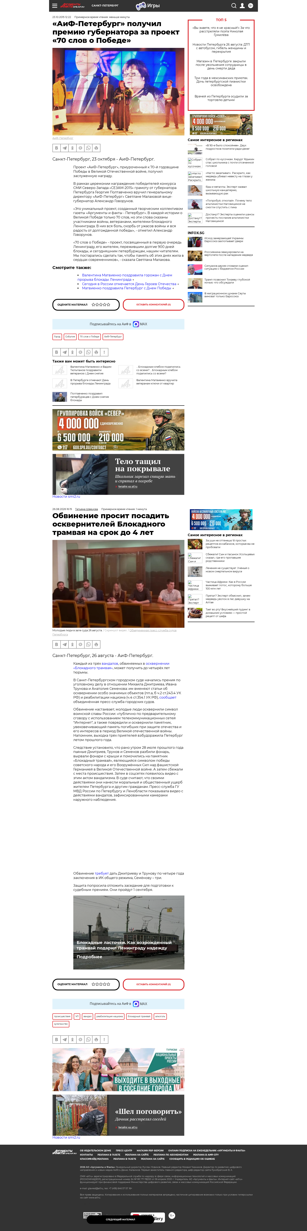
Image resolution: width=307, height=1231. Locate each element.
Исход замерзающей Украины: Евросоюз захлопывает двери (224, 240)
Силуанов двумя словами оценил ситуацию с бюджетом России (226, 267)
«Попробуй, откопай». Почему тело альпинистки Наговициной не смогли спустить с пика (229, 204)
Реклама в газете (109, 1154)
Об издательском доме (95, 1150)
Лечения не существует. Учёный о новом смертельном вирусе (227, 569)
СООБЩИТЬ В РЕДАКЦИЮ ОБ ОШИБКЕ (192, 1159)
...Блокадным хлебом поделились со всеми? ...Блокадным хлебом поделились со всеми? (158, 370)
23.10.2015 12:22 (61, 17)
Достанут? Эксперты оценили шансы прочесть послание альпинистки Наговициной (230, 218)
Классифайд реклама (94, 1159)
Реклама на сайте (137, 1154)
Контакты (86, 1154)
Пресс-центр (124, 1150)
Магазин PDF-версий (150, 1150)
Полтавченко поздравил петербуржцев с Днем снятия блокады (89, 397)
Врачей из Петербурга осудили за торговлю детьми (221, 98)
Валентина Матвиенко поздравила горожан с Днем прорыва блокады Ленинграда (124, 277)
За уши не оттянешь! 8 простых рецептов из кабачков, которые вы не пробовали (230, 544)
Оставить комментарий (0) (153, 304)
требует (102, 873)
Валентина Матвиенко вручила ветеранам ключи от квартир (156, 382)
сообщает (167, 697)
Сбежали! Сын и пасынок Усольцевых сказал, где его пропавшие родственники (230, 558)
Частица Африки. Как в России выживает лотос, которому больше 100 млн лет (229, 585)
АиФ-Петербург (62, 138)
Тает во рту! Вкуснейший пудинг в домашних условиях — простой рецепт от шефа (228, 613)
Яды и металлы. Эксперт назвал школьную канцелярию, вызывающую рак (226, 190)
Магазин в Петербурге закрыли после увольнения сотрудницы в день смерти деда (221, 65)
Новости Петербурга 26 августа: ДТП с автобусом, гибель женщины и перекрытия (221, 48)
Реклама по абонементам (171, 1154)
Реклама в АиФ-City (206, 1154)
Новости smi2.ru (66, 497)
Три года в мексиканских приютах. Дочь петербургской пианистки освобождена (221, 81)
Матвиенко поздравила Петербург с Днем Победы (126, 288)
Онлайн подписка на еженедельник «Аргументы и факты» (206, 1150)
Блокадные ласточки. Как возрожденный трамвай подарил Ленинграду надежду (124, 945)
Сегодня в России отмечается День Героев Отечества (129, 284)
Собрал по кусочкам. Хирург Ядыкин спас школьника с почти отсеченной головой (230, 162)
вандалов (110, 664)
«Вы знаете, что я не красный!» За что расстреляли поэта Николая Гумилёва (221, 31)
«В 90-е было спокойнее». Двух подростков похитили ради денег (228, 147)
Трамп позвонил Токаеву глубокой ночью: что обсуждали (227, 281)
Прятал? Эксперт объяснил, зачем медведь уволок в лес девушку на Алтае (228, 599)
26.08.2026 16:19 (62, 509)
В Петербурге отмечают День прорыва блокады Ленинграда (90, 382)
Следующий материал (120, 1219)
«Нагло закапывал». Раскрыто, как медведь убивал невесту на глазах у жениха (229, 176)
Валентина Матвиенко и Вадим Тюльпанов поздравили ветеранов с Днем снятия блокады (81, 371)
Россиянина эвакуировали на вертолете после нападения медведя (228, 253)
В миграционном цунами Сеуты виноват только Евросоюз (225, 295)
